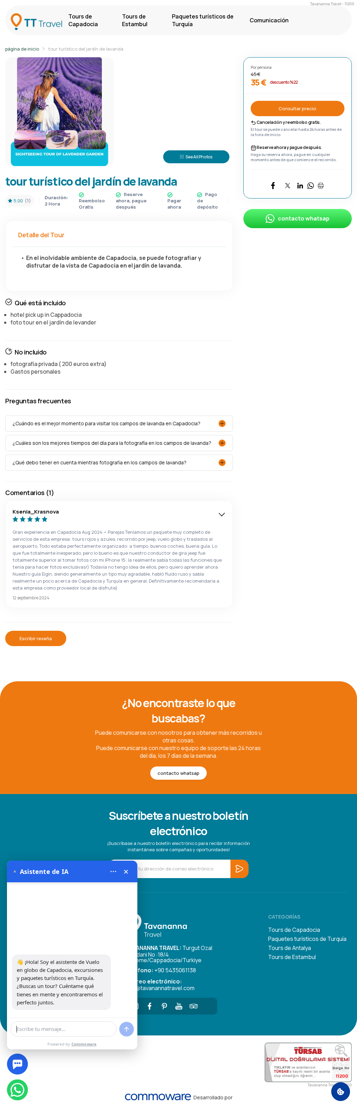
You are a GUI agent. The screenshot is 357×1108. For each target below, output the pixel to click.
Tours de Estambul (134, 20)
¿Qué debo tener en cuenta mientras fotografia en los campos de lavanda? (100, 462)
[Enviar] (126, 1029)
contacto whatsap (303, 218)
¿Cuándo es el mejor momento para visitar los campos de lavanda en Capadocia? (106, 423)
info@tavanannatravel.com (160, 984)
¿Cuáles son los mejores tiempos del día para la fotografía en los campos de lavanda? (112, 443)
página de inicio (22, 49)
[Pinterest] (164, 1006)
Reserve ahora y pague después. (289, 147)
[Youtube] (178, 1006)
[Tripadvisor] (193, 1006)
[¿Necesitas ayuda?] (17, 1064)
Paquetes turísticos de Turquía (203, 20)
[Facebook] (149, 1006)
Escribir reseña (36, 638)
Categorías (284, 916)
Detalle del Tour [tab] (41, 235)
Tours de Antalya (289, 948)
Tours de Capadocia (83, 20)
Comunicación (269, 20)
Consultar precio (297, 108)
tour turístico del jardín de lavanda (85, 49)
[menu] (113, 871)
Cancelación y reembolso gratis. (288, 122)
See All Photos (198, 157)
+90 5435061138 (161, 970)
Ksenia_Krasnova (36, 511)
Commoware (84, 1044)
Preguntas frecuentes (38, 401)
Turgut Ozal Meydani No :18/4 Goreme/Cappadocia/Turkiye (169, 953)
